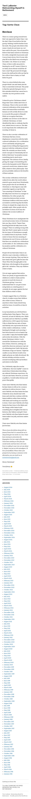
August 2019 (8, 676)
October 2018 (8, 699)
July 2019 (7, 678)
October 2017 (8, 726)
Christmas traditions (19, 470)
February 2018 (8, 717)
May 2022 (7, 601)
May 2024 (7, 546)
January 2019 (8, 692)
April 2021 (7, 630)
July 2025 (7, 517)
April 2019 (7, 685)
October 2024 (8, 535)
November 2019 (9, 669)
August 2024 (8, 539)
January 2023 (8, 583)
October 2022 (8, 589)
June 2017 (7, 735)
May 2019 (7, 683)
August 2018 (8, 703)
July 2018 (7, 705)
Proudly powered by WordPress (18, 796)
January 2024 (8, 555)
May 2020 (7, 655)
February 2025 (8, 528)
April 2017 (7, 740)
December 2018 (9, 694)
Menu (5, 15)
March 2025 (8, 526)
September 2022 (9, 592)
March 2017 (8, 742)
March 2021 (8, 633)
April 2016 (7, 767)
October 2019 (8, 671)
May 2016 (7, 765)
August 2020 (8, 649)
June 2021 (7, 626)
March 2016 (8, 769)
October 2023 (8, 562)
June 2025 (7, 519)
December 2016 (9, 749)
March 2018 (8, 715)
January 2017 (8, 746)
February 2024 (8, 553)
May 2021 (7, 628)
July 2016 (7, 760)
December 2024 (9, 530)
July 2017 (7, 733)
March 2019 (8, 687)
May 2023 (7, 574)
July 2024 (7, 542)
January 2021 (8, 637)
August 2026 (8, 487)
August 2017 (8, 731)
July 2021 (7, 624)
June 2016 (7, 762)
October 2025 (8, 510)
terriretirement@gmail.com (10, 457)
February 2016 (8, 771)
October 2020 (8, 644)
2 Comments (16, 474)
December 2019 (9, 667)
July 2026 (7, 489)
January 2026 (8, 503)
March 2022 (8, 605)
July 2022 (7, 596)
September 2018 (9, 701)
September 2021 (9, 619)
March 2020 (8, 660)
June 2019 (7, 680)
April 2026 (7, 496)
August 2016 (8, 758)
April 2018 (7, 712)
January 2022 (8, 610)
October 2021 (8, 617)
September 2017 (9, 728)
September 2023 (9, 564)
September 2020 (9, 646)
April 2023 (7, 576)
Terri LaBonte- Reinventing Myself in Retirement (13, 8)
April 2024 (7, 549)
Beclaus (7, 31)
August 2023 (8, 567)
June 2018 (7, 708)
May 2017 (7, 737)
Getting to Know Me (9, 781)
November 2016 (9, 751)
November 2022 (9, 587)
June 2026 (7, 492)
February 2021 (8, 635)
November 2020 (9, 642)
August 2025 (8, 514)
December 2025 (9, 505)
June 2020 (7, 653)
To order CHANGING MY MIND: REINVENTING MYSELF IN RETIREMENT (12, 787)
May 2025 (7, 521)
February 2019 (8, 690)
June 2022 (7, 599)
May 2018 (7, 710)
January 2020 (8, 665)
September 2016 (9, 756)
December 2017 (9, 721)
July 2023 (7, 569)
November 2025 (9, 508)
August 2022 (8, 594)
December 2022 (9, 585)
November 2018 (9, 696)
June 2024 (7, 544)
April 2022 (7, 603)
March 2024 (8, 551)
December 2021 (9, 612)
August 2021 (8, 621)
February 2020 (9, 662)
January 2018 (8, 719)
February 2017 (8, 744)
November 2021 (9, 615)
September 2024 (9, 537)
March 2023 (8, 578)
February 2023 (8, 580)
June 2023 (7, 571)
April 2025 (7, 524)
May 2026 (7, 494)
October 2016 (8, 753)
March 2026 (8, 499)
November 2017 (9, 724)
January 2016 (8, 774)
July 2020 (7, 651)
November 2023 (9, 560)
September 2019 (9, 674)
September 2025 (9, 512)
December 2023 (9, 558)
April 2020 (7, 658)
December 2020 (9, 640)
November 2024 (9, 533)
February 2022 (8, 608)
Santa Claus (8, 474)
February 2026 (8, 501)
